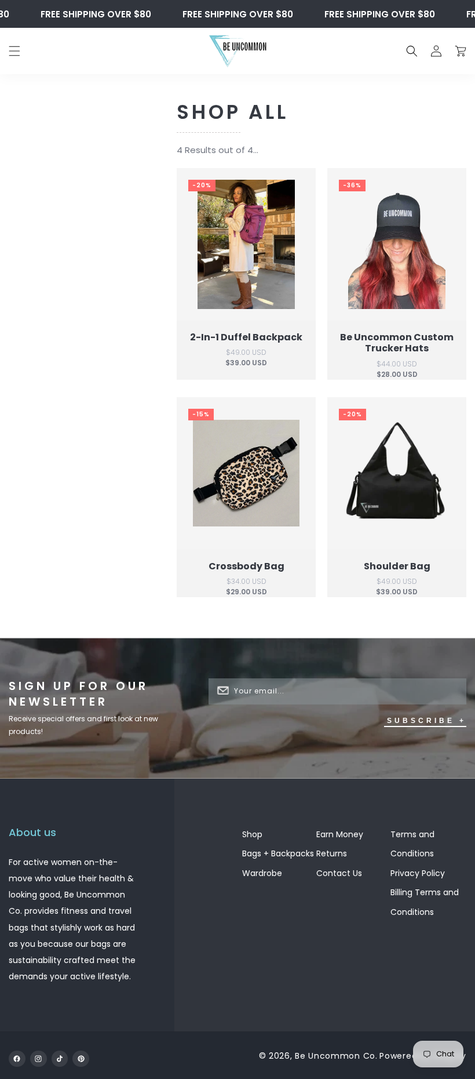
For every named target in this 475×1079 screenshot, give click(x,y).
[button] (14, 51)
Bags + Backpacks (278, 853)
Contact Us (339, 873)
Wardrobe (263, 873)
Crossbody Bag (246, 565)
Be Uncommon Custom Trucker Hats (397, 343)
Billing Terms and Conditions (424, 902)
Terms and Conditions (412, 844)
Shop (252, 834)
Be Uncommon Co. (336, 1056)
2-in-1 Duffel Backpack (246, 337)
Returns (331, 853)
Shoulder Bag (397, 565)
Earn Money (339, 834)
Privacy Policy (417, 873)
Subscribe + (426, 721)
